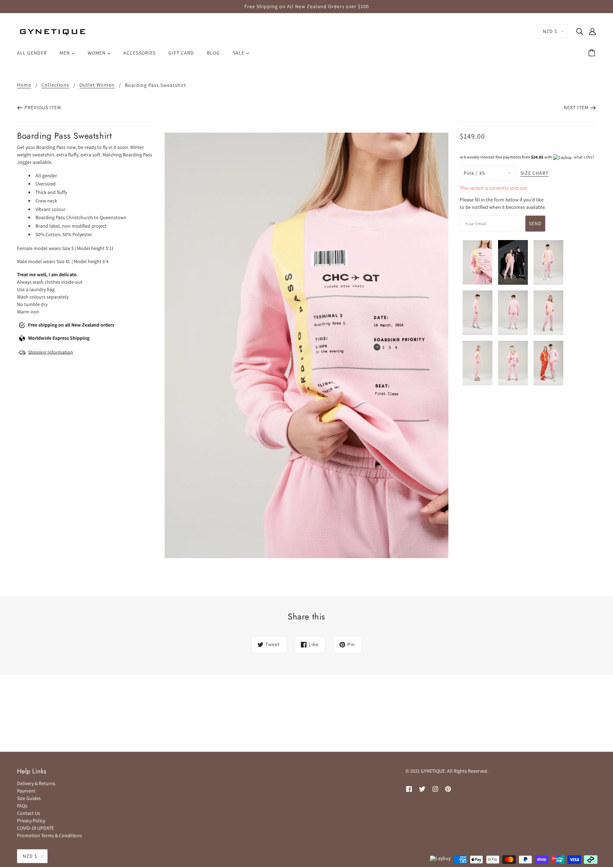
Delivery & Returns (36, 783)
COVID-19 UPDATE (35, 828)
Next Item (576, 107)
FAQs (22, 805)
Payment (26, 791)
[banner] (52, 31)
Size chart (534, 173)
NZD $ (550, 31)
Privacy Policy (31, 820)
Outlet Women (97, 85)
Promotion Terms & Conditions (49, 835)
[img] (579, 31)
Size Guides (29, 798)
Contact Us (28, 813)
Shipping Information (50, 352)
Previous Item (42, 107)
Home (24, 85)
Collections (55, 85)
